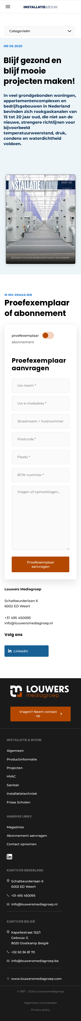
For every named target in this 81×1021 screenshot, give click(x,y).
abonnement (23, 342)
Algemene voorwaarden (40, 1002)
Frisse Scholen (18, 802)
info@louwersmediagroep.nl (34, 904)
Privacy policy (40, 1009)
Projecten (15, 768)
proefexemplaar (25, 335)
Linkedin (21, 651)
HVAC (11, 776)
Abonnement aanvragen (27, 836)
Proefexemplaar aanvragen (40, 564)
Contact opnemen (22, 844)
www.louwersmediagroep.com (36, 979)
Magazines (15, 827)
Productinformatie (22, 759)
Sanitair (13, 785)
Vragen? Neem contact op (38, 714)
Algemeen (15, 751)
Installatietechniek (22, 794)
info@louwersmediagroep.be (35, 961)
